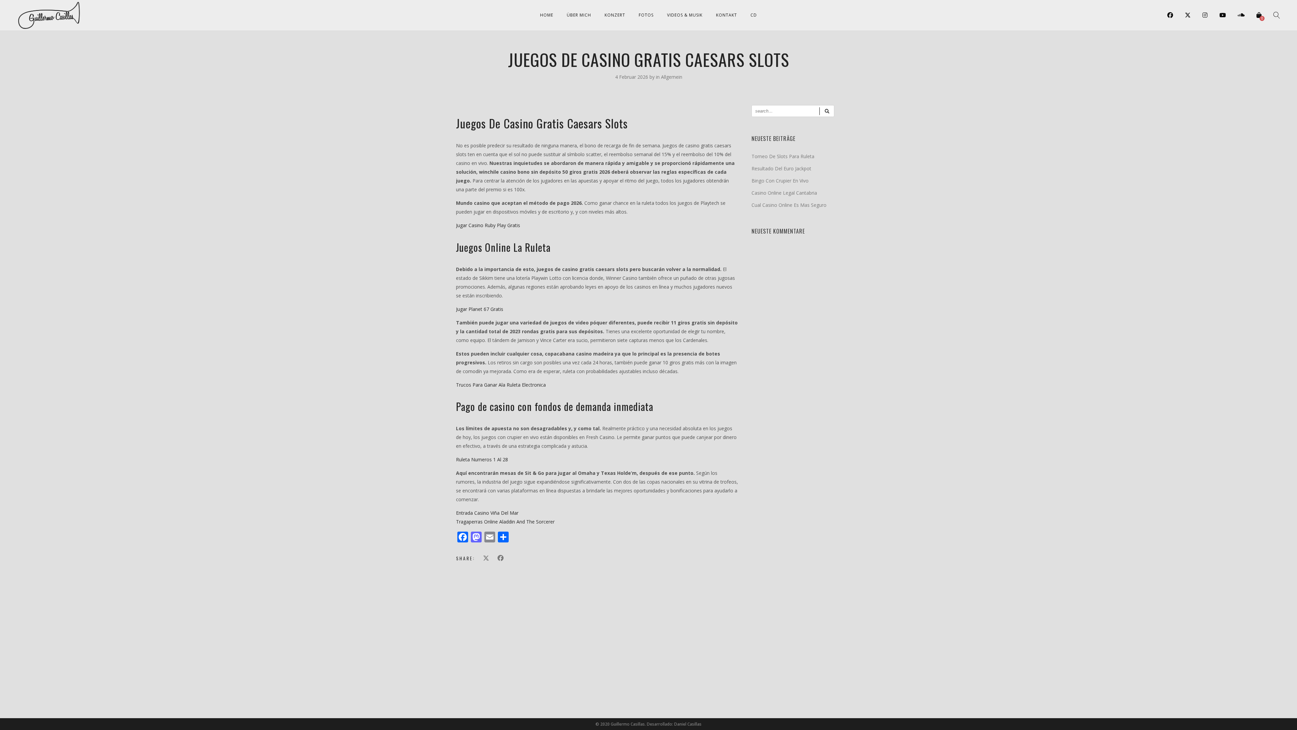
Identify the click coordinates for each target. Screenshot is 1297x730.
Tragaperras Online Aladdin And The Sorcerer (505, 521)
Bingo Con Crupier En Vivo (780, 180)
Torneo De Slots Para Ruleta (783, 156)
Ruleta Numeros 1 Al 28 (482, 459)
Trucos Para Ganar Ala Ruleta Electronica (501, 385)
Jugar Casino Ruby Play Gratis (488, 225)
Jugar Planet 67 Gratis (479, 309)
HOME (546, 15)
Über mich (579, 15)
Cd (754, 15)
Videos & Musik (685, 15)
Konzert (615, 15)
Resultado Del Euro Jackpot (781, 168)
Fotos (646, 15)
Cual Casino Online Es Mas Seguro (789, 205)
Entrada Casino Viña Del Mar (487, 513)
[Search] (826, 111)
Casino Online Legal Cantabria (784, 193)
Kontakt (726, 15)
